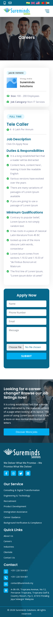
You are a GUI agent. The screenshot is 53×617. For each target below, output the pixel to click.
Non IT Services (36, 101)
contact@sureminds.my (22, 583)
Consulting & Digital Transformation (22, 490)
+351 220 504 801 (19, 570)
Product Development (15, 506)
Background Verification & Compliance (23, 522)
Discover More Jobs (26, 432)
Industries (9, 546)
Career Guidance (12, 517)
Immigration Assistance (15, 511)
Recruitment (10, 501)
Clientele (8, 552)
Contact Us (9, 557)
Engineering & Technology (17, 495)
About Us (8, 535)
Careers (8, 541)
